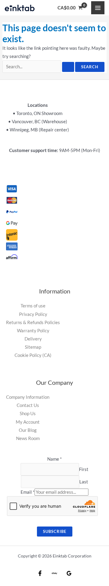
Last (83, 481)
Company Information (27, 397)
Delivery (33, 338)
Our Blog (28, 430)
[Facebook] (40, 573)
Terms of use (33, 305)
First (83, 469)
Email (28, 492)
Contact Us (28, 405)
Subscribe (54, 531)
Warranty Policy (33, 330)
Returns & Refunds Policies (33, 322)
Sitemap (33, 347)
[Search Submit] (68, 67)
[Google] (69, 573)
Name (54, 459)
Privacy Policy (33, 314)
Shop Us (28, 413)
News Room (28, 438)
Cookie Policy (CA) (33, 355)
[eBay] (54, 573)
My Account (28, 422)
